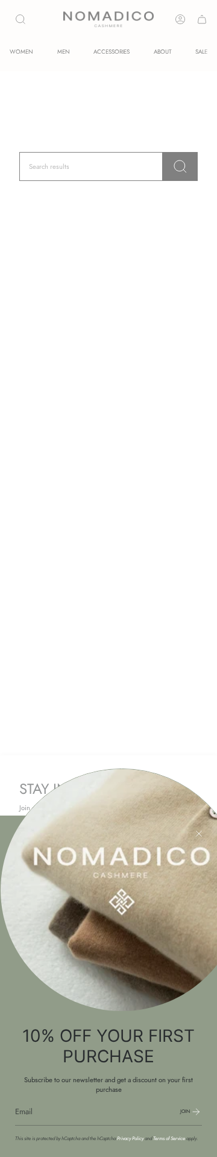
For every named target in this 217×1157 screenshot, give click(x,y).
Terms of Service (169, 1138)
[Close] (199, 834)
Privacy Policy (130, 1138)
